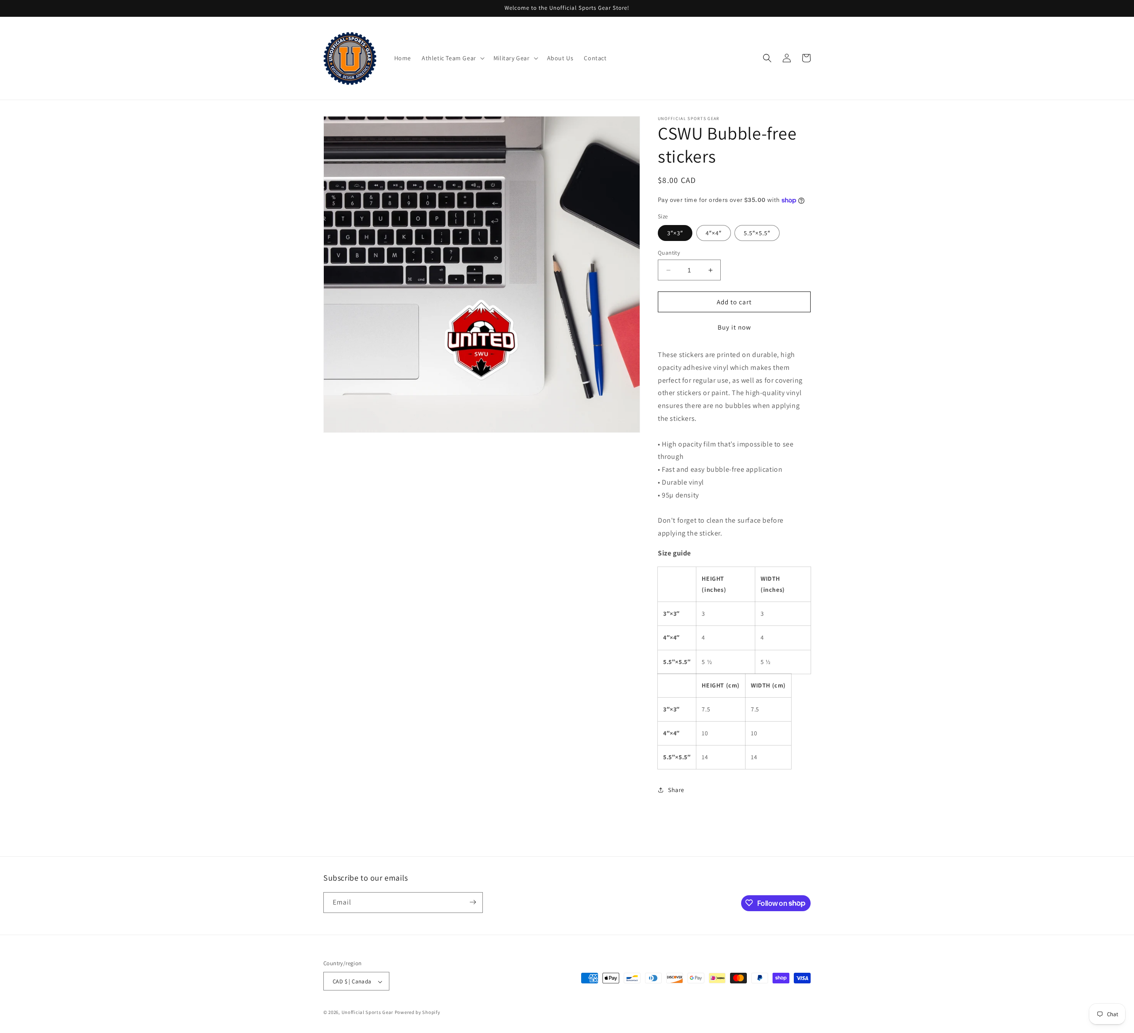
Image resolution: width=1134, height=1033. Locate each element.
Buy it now (734, 327)
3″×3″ (675, 233)
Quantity (669, 252)
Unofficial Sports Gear (367, 1013)
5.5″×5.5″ (757, 233)
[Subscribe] (472, 902)
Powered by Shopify (417, 1013)
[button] (452, 58)
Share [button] (676, 790)
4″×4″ (714, 233)
